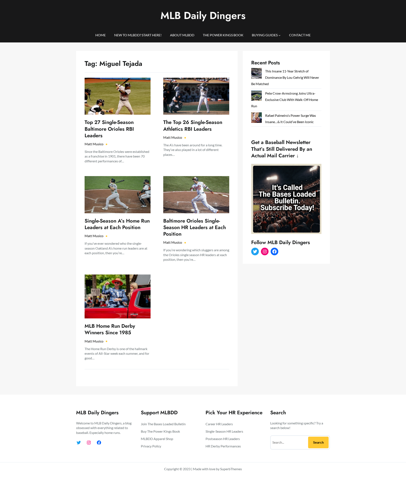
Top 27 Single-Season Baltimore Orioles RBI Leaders (109, 129)
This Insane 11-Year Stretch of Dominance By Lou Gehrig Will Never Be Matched (285, 77)
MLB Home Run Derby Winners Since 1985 (110, 329)
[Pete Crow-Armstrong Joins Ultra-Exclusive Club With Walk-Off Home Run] (256, 96)
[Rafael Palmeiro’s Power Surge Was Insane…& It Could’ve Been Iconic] (256, 118)
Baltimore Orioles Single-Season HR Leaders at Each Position (194, 227)
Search (318, 442)
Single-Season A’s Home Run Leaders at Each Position (117, 224)
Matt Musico (94, 144)
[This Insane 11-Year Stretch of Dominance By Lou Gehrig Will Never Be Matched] (256, 74)
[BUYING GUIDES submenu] (279, 35)
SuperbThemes (231, 469)
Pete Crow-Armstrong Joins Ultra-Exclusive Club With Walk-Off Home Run (284, 99)
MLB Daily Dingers (203, 15)
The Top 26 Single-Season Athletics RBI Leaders (192, 125)
